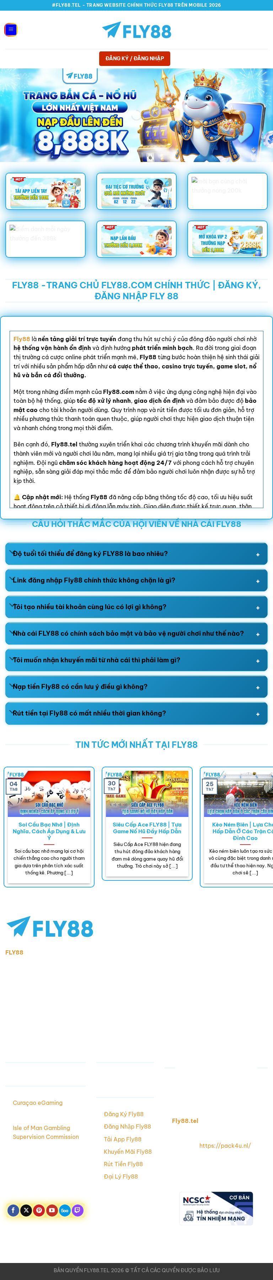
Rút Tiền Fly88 (123, 1164)
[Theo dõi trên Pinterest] (39, 1210)
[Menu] (11, 29)
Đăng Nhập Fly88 (127, 1126)
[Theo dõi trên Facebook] (13, 1210)
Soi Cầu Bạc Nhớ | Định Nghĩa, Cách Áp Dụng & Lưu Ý (49, 831)
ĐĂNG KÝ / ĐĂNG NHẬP (135, 58)
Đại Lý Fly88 (121, 1176)
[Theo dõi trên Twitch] (78, 1210)
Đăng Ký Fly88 (124, 1114)
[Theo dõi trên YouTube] (52, 1210)
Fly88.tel (185, 1120)
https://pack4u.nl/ (225, 1145)
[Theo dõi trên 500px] (65, 1210)
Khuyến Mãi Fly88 (128, 1151)
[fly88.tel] (136, 29)
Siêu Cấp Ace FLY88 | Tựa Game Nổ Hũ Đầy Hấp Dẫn (147, 828)
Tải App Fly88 (122, 1139)
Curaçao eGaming (38, 1102)
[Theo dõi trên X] (26, 1210)
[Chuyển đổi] (13, 552)
